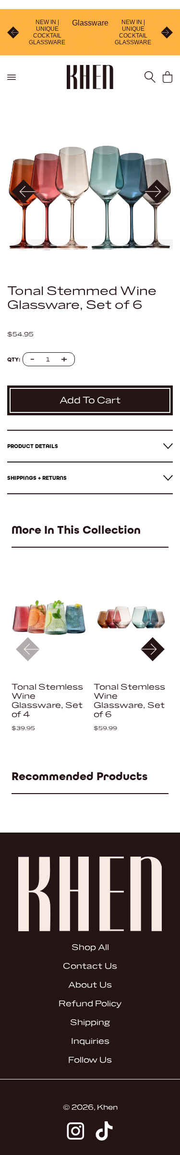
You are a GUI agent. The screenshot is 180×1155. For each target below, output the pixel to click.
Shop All (90, 947)
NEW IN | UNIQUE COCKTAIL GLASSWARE (47, 32)
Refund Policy (90, 1003)
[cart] (168, 77)
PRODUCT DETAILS (32, 446)
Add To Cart (90, 400)
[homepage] (90, 77)
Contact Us (90, 966)
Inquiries (90, 1041)
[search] (150, 77)
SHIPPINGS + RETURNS (37, 478)
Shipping (90, 1022)
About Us (90, 984)
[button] (156, 191)
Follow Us (90, 1060)
